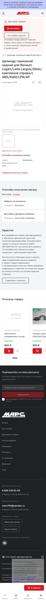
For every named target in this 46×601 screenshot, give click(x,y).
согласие (12, 399)
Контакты (6, 452)
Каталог (5, 598)
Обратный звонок (12, 522)
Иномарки (6, 446)
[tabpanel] (15, 329)
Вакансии (6, 464)
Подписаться (23, 394)
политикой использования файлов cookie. (25, 579)
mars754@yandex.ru (13, 505)
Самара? (22, 21)
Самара (16, 194)
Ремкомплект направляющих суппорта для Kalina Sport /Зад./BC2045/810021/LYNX (15, 335)
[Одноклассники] (34, 85)
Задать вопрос (10, 529)
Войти (16, 598)
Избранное (28, 598)
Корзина (41, 598)
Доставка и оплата (10, 434)
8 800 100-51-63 (11, 490)
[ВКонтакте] (30, 85)
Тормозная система (12, 330)
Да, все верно (13, 28)
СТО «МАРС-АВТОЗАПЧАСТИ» (19, 557)
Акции (5, 423)
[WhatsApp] (38, 85)
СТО (4, 470)
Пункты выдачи (9, 440)
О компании (7, 458)
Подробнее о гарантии (15, 280)
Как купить (7, 429)
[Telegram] (26, 85)
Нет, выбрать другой (16, 35)
